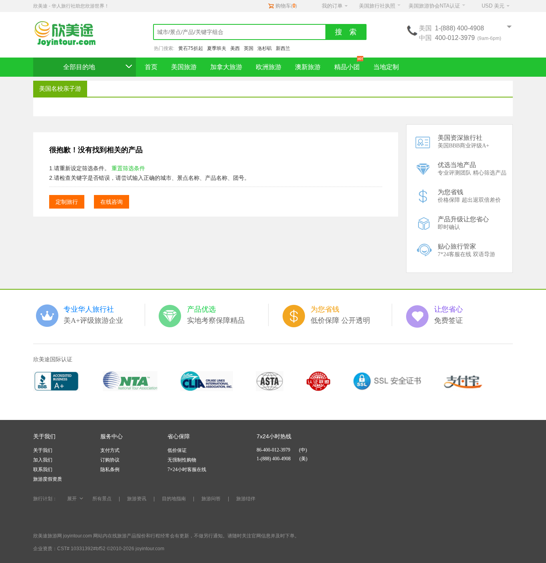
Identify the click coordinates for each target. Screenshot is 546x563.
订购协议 (110, 460)
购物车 (283, 6)
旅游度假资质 (47, 479)
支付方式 (110, 450)
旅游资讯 (136, 498)
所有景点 (102, 498)
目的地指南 (174, 498)
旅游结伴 (245, 498)
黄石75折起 (190, 48)
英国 (248, 48)
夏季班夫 (216, 48)
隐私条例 (110, 469)
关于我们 (42, 450)
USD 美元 (493, 6)
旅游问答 (211, 498)
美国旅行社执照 (377, 6)
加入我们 (42, 460)
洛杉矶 (264, 48)
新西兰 (283, 48)
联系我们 (42, 469)
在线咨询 (111, 202)
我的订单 (332, 6)
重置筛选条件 (128, 168)
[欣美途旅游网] (69, 34)
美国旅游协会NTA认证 (434, 6)
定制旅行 (67, 202)
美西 (235, 48)
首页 (151, 67)
